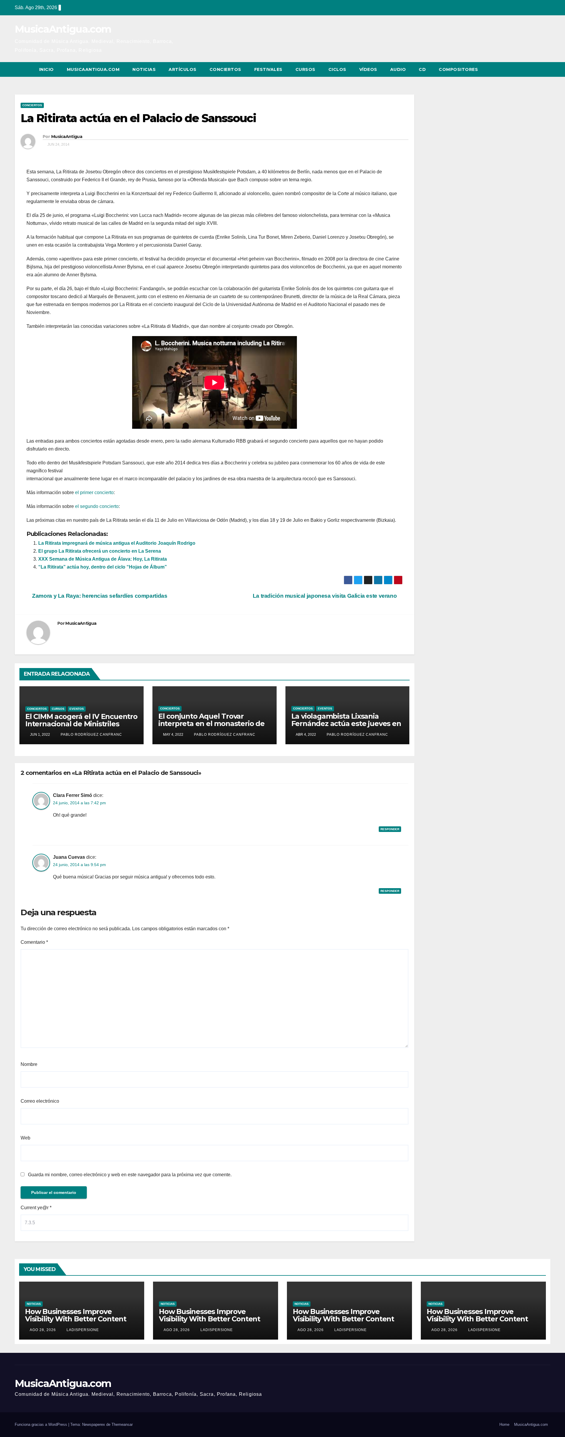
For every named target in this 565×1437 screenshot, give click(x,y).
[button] (535, 69)
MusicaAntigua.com (63, 29)
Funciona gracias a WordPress (41, 1424)
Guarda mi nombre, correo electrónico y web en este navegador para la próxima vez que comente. (130, 1174)
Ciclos (337, 69)
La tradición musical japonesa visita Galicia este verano (325, 596)
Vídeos (368, 69)
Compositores (458, 69)
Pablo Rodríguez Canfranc (90, 734)
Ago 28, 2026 (43, 1330)
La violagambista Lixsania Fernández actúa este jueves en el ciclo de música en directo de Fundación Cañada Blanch (346, 727)
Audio (398, 69)
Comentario (34, 942)
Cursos (305, 69)
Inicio (46, 69)
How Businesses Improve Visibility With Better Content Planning (75, 1318)
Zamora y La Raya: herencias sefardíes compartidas (99, 596)
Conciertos (225, 69)
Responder (389, 829)
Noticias (144, 69)
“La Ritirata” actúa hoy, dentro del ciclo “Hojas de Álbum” (102, 566)
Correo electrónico (40, 1101)
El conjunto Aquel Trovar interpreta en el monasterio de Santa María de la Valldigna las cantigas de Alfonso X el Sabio (211, 727)
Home (504, 1424)
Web (25, 1137)
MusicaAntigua (66, 136)
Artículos (183, 69)
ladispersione (82, 1330)
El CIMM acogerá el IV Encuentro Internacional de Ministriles (81, 720)
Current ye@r (36, 1207)
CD (422, 69)
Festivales (268, 69)
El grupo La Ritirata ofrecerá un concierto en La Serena (99, 551)
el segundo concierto (96, 506)
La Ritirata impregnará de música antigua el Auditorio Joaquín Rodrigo (116, 543)
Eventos (76, 708)
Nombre (29, 1064)
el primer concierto (94, 492)
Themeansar (122, 1424)
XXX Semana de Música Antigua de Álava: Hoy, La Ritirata (102, 558)
